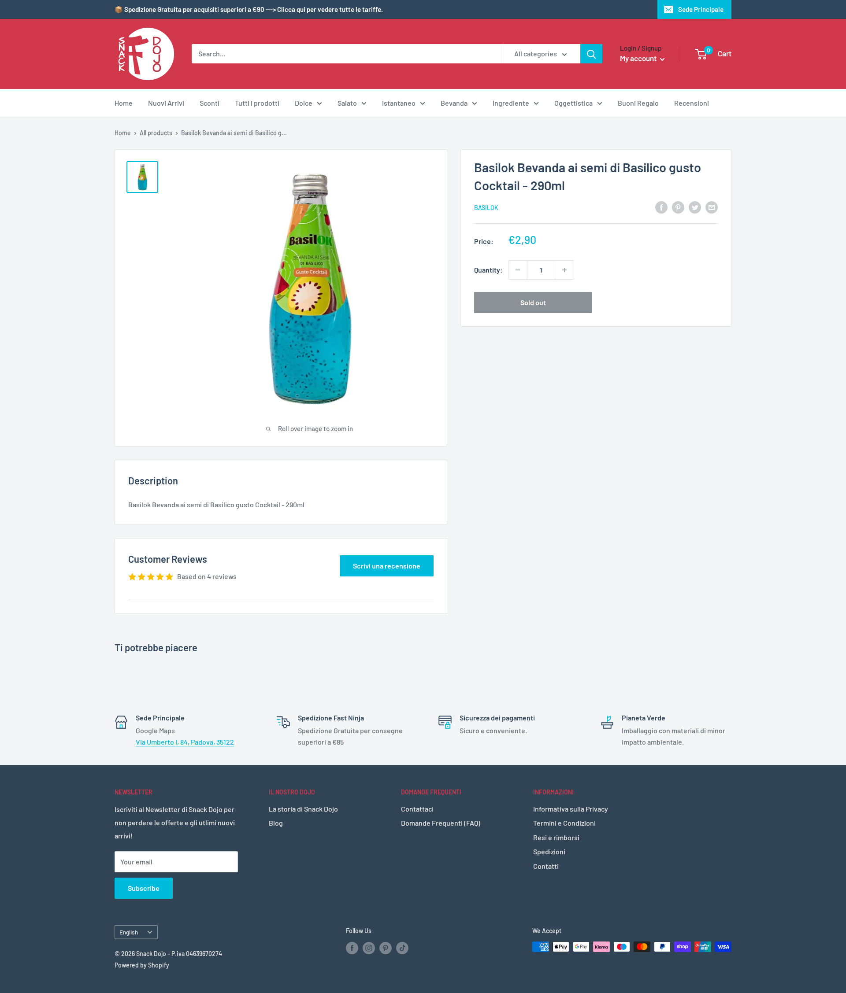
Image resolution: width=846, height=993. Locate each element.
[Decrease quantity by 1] (517, 270)
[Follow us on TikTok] (402, 947)
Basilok (486, 207)
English (128, 932)
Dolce (303, 103)
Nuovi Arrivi (166, 103)
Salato (347, 103)
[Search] (591, 53)
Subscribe (144, 888)
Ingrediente (511, 103)
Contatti (546, 866)
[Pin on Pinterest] (678, 207)
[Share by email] (711, 207)
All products (156, 133)
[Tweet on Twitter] (695, 207)
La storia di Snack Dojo (303, 809)
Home (124, 103)
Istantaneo (399, 103)
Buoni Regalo (638, 103)
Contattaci (417, 809)
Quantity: (488, 270)
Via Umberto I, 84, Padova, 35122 (185, 742)
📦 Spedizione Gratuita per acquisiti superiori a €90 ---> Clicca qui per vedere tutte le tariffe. (249, 9)
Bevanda (454, 103)
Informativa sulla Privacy (570, 809)
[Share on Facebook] (661, 207)
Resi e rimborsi (556, 837)
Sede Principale (701, 9)
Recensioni (691, 103)
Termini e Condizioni (564, 823)
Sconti (209, 103)
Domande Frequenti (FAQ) (440, 823)
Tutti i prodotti (257, 103)
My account (639, 58)
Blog (276, 823)
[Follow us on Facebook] (352, 947)
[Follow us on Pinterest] (385, 947)
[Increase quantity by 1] (564, 270)
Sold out (533, 302)
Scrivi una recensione (386, 565)
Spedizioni (549, 851)
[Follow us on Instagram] (369, 947)
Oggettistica (573, 103)
